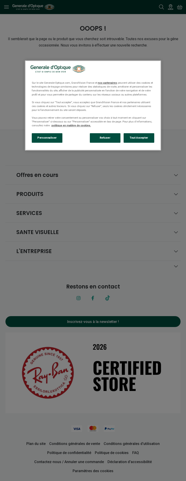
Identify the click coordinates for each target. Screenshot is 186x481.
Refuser (105, 137)
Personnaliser (46, 137)
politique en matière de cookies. (71, 125)
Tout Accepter (139, 137)
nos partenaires (107, 83)
